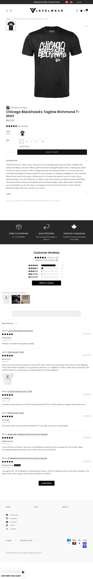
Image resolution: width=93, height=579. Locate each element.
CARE (8, 194)
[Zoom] (86, 26)
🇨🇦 (66, 2)
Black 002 (22, 133)
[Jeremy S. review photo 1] (8, 379)
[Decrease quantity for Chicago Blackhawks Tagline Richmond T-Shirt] (8, 152)
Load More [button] (46, 483)
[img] (7, 334)
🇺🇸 (71, 2)
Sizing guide (24, 146)
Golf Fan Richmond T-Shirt (20, 391)
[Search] (11, 11)
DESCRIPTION (11, 160)
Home (8, 19)
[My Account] (77, 11)
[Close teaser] (23, 572)
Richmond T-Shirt (16, 352)
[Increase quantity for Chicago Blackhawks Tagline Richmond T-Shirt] (14, 152)
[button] (12, 126)
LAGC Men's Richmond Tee (20, 331)
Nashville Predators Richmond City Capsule (28, 434)
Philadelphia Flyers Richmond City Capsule (27, 458)
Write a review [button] (46, 283)
